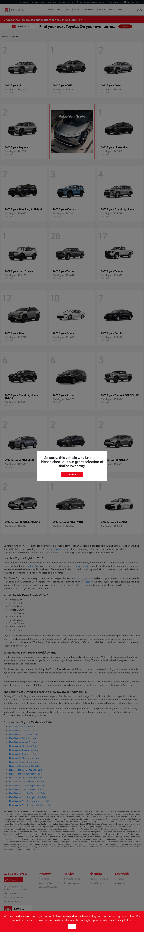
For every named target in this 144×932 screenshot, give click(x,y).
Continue (72, 474)
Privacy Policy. (123, 920)
